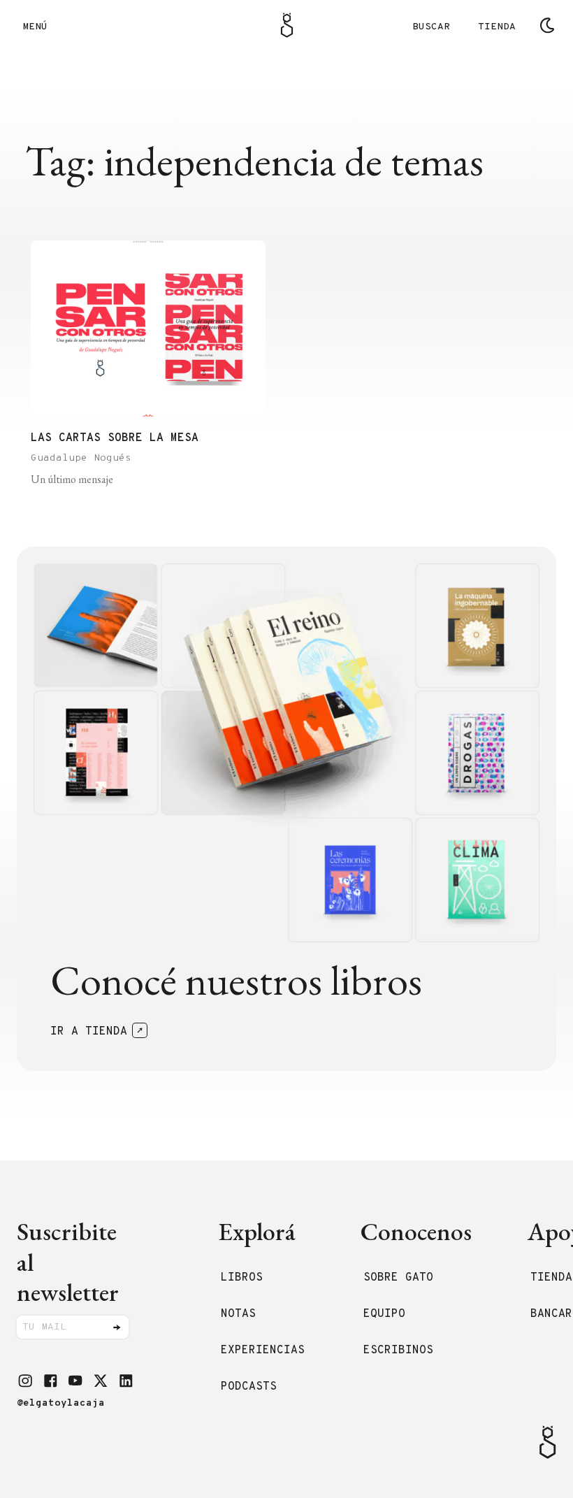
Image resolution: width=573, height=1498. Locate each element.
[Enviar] (116, 1327)
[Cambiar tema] (547, 25)
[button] (25, 1380)
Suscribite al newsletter (68, 1261)
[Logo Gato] (286, 25)
